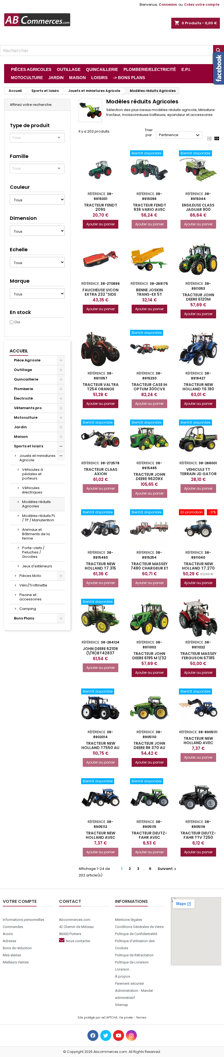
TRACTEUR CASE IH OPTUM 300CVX (149, 387)
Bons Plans (24, 618)
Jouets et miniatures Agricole (37, 458)
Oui (17, 322)
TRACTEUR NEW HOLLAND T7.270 (198, 566)
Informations (131, 901)
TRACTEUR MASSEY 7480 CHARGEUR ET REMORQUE (149, 568)
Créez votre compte (201, 4)
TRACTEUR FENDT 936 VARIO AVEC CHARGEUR (149, 209)
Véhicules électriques (32, 490)
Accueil (19, 351)
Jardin (20, 427)
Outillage (23, 369)
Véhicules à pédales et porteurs (32, 474)
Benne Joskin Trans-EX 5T (149, 292)
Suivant (168, 868)
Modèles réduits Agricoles (36, 504)
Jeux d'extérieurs (37, 566)
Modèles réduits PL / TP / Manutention (38, 518)
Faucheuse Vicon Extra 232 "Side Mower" (100, 294)
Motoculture (25, 417)
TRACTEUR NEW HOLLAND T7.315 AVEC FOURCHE (100, 568)
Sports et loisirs (28, 446)
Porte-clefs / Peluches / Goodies (33, 552)
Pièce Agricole (27, 360)
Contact (70, 901)
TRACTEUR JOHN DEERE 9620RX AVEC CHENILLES (149, 479)
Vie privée (126, 1018)
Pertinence (180, 135)
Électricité (23, 398)
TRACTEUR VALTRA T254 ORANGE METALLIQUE (100, 389)
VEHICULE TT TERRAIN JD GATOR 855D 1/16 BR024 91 (198, 474)
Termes (141, 1018)
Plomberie (23, 388)
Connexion (168, 4)
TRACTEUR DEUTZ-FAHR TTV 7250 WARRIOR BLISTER (198, 837)
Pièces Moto (30, 575)
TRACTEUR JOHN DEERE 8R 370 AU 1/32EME (149, 748)
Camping (27, 608)
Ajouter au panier (100, 224)
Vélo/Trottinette (33, 585)
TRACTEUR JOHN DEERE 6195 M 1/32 (149, 656)
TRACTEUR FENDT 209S (100, 207)
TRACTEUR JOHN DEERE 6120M (198, 297)
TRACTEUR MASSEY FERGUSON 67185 (198, 656)
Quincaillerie (26, 379)
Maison (21, 436)
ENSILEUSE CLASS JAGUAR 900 (198, 207)
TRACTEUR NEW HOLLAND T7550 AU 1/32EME (100, 748)
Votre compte (20, 901)
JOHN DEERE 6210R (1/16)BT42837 (100, 651)
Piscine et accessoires (30, 597)
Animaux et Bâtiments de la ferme (36, 534)
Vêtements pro (28, 408)
